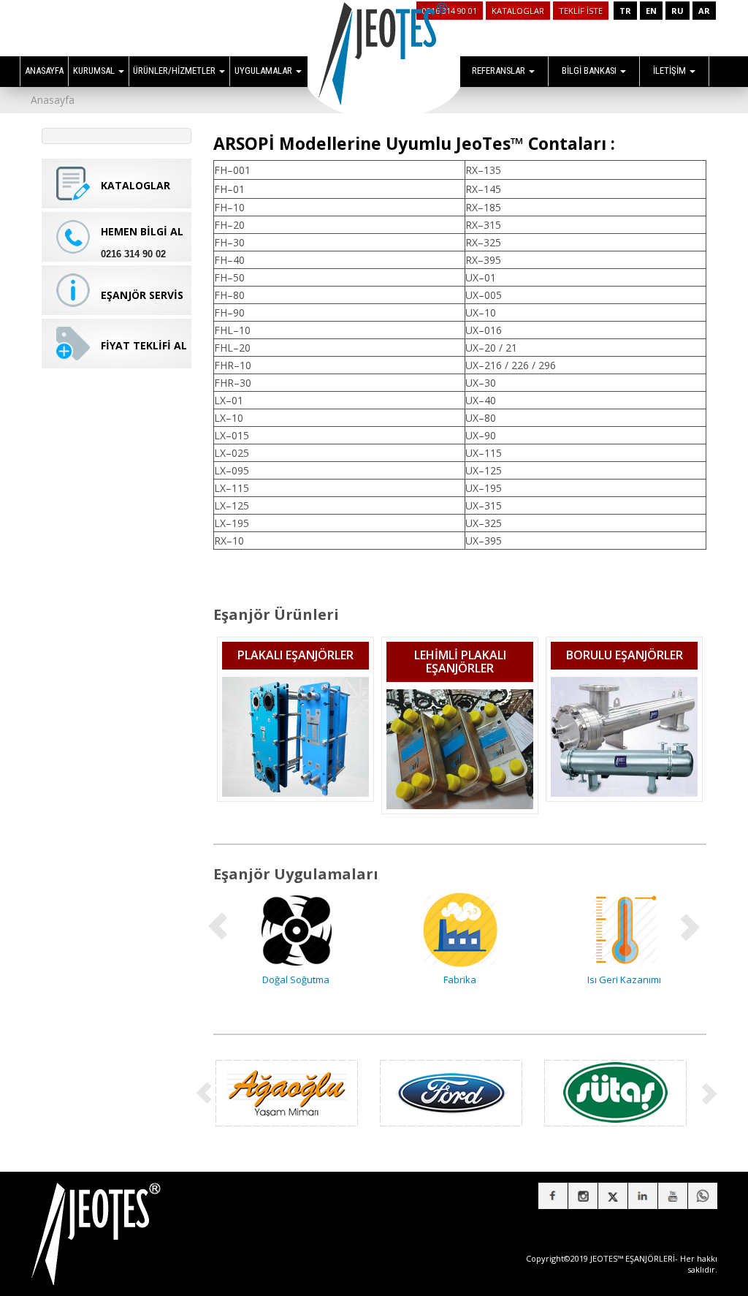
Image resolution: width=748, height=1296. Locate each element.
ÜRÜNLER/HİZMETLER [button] (175, 70)
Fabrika (324, 979)
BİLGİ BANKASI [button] (590, 70)
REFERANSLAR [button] (499, 70)
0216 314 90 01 (449, 10)
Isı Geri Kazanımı (489, 979)
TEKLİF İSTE (581, 10)
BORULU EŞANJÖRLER (624, 655)
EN (651, 10)
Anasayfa (53, 100)
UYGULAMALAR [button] (264, 70)
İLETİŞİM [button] (670, 70)
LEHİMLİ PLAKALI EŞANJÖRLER (460, 661)
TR (625, 10)
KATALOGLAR (518, 10)
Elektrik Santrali (653, 979)
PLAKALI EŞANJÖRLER (295, 655)
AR (704, 10)
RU (677, 10)
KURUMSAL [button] (95, 70)
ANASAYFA (44, 70)
